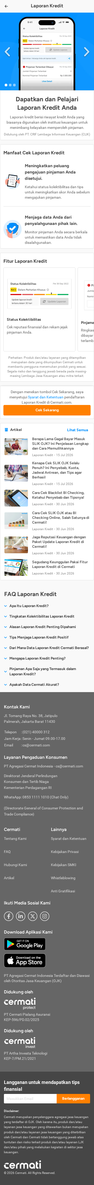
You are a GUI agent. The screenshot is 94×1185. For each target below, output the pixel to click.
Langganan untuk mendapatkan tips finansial (42, 1085)
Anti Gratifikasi (63, 891)
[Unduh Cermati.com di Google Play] (25, 944)
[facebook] (8, 916)
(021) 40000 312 (36, 732)
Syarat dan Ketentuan (45, 397)
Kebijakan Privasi (65, 852)
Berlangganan (73, 1098)
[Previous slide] (7, 51)
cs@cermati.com (36, 745)
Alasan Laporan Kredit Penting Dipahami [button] (42, 627)
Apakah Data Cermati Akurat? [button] (34, 684)
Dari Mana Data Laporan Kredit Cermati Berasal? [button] (49, 648)
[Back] (6, 6)
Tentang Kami (15, 838)
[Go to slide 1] (6, 85)
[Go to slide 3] (14, 85)
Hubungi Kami (15, 865)
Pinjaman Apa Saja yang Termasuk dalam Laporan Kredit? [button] (42, 671)
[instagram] (44, 916)
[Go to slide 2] (10, 85)
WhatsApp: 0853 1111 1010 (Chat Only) (36, 797)
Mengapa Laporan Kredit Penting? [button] (37, 658)
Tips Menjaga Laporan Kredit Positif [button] (39, 637)
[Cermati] (22, 1164)
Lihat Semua (77, 430)
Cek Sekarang (47, 410)
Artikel (9, 878)
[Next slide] (86, 51)
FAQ (7, 852)
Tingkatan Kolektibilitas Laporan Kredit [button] (41, 616)
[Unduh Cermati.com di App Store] (25, 960)
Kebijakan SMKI (63, 865)
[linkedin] (20, 916)
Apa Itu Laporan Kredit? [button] (29, 606)
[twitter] (32, 916)
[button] (47, 447)
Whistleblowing (63, 878)
